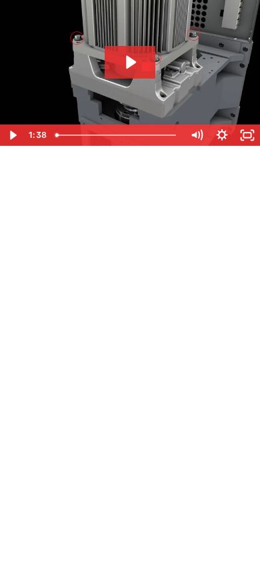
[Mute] (196, 135)
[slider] (117, 135)
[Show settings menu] (222, 135)
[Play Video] (12, 135)
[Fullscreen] (247, 135)
